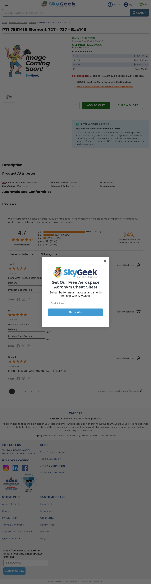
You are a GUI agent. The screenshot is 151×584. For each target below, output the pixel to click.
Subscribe (75, 312)
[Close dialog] (104, 261)
